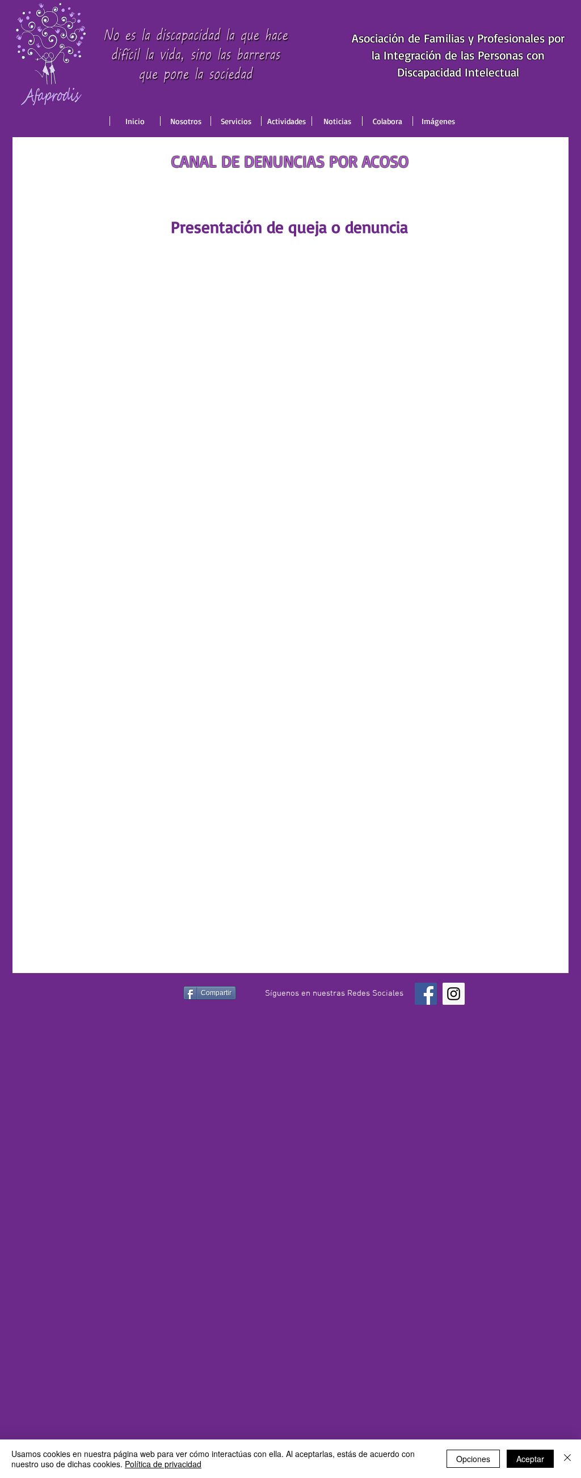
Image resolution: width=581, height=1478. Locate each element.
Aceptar (530, 1458)
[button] (185, 121)
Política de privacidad (163, 1463)
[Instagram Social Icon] (454, 994)
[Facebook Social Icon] (426, 994)
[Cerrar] (567, 1459)
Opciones (473, 1458)
